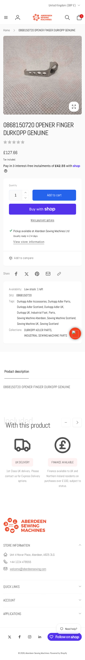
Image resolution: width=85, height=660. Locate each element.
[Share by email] (48, 273)
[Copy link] (59, 274)
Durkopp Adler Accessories (32, 301)
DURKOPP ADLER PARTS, (38, 330)
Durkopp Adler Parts (59, 301)
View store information (28, 241)
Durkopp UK (23, 312)
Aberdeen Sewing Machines (37, 653)
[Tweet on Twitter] (26, 274)
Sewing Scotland (49, 324)
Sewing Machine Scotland (61, 318)
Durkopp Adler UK (53, 307)
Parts (52, 312)
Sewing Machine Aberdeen (31, 318)
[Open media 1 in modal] (42, 75)
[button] (6, 17)
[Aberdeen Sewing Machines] (25, 534)
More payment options (42, 220)
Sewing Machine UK (28, 324)
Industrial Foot (39, 312)
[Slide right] (77, 422)
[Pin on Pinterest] (37, 274)
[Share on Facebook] (16, 274)
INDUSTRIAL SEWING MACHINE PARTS (45, 335)
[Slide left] (65, 422)
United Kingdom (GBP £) (62, 5)
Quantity (13, 185)
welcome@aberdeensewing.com (28, 569)
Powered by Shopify (58, 653)
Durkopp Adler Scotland (30, 307)
